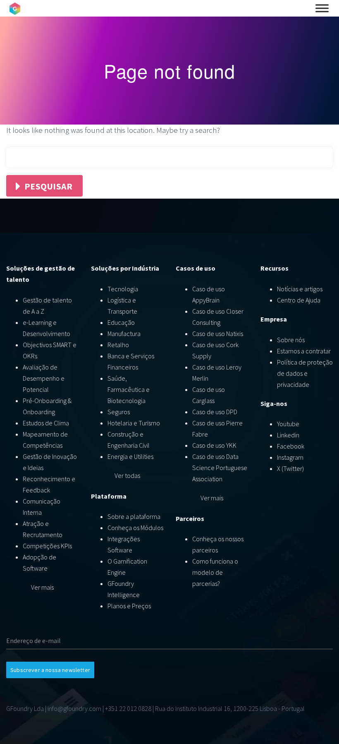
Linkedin (288, 435)
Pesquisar (48, 186)
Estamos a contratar (304, 351)
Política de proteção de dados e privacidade (305, 373)
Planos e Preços (129, 606)
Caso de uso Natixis (217, 333)
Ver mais (42, 587)
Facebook (290, 446)
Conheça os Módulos (135, 527)
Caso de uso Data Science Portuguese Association (219, 467)
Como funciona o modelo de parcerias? (215, 572)
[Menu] (322, 8)
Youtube (288, 424)
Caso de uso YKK (214, 445)
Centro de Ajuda (298, 300)
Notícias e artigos (299, 289)
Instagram (290, 457)
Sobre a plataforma (133, 516)
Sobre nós (291, 340)
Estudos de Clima (46, 423)
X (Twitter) (290, 468)
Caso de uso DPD (214, 412)
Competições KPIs (47, 546)
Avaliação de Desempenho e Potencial (43, 378)
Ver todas (127, 475)
